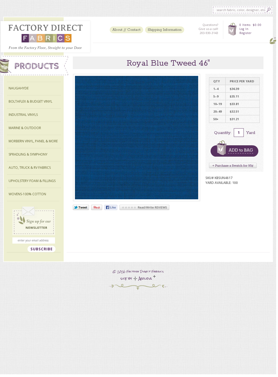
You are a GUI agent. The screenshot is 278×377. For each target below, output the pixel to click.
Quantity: (222, 132)
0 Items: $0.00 (250, 25)
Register (245, 33)
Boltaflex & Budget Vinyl (30, 101)
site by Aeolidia (137, 278)
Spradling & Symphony (28, 154)
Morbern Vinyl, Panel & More (33, 141)
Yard (250, 132)
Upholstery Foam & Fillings (32, 181)
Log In (244, 29)
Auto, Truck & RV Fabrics (30, 167)
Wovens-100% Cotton (27, 194)
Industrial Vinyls (23, 114)
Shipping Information (164, 30)
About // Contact (126, 30)
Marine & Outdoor (25, 128)
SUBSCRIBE (41, 249)
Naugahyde (19, 88)
